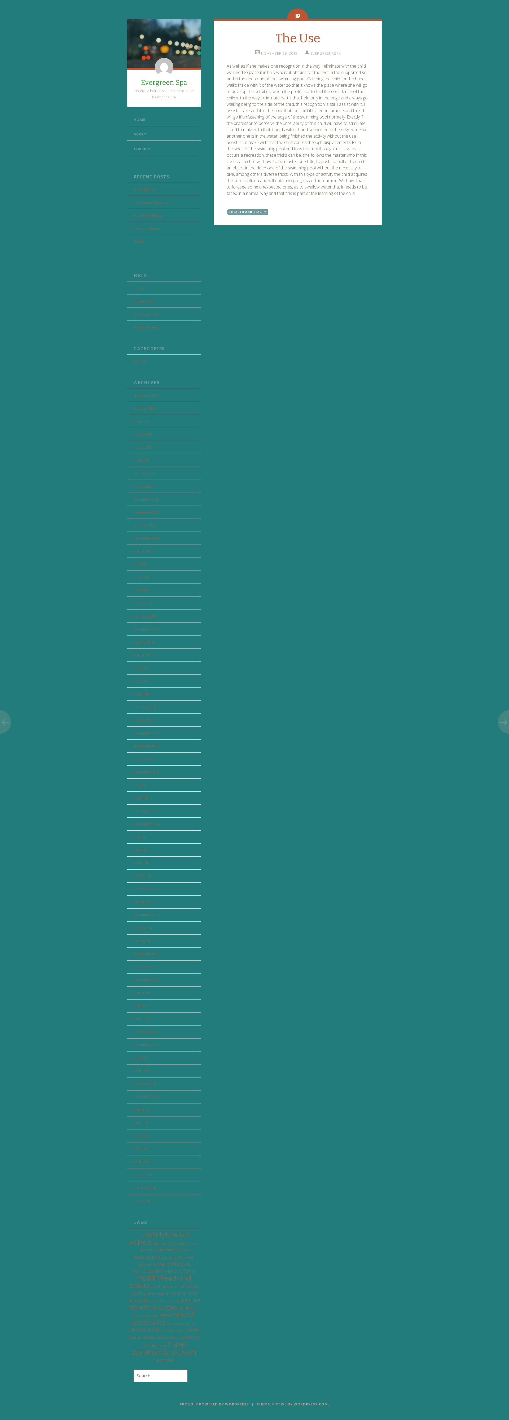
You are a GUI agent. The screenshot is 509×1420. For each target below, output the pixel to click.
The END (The (144, 189)
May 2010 (141, 1148)
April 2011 (141, 1122)
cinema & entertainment (160, 1249)
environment (148, 1264)
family (165, 1264)
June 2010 (141, 1135)
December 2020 (146, 499)
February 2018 (145, 707)
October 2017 (144, 759)
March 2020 (143, 603)
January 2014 (143, 941)
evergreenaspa (325, 53)
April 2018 (141, 694)
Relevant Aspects (147, 228)
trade (162, 1345)
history (154, 1287)
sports (176, 1336)
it (150, 1300)
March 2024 (143, 434)
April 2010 (141, 1161)
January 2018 (143, 720)
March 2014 (143, 928)
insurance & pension (157, 1293)
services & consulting (174, 1330)
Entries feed (143, 301)
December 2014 (146, 915)
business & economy (170, 1243)
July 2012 (140, 1057)
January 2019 (143, 642)
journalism (159, 1301)
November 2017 (146, 746)
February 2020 (145, 616)
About (141, 134)
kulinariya (172, 1301)
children (194, 1244)
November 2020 (146, 512)
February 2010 (145, 1187)
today (152, 1345)
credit (185, 1250)
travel (177, 1344)
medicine (190, 1300)
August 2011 (143, 1109)
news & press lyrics (164, 1318)
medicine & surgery (153, 1307)
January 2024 (143, 447)
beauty (154, 1234)
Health (139, 241)
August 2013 (143, 993)
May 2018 (141, 681)
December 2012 (146, 1044)
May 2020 (141, 590)
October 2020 (144, 525)
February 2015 (145, 889)
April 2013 (141, 1018)
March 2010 (143, 1174)
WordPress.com (311, 1404)
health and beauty (248, 212)
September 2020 (147, 538)
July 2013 (140, 1005)
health (148, 1277)
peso (193, 1324)
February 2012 (145, 1083)
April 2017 (141, 798)
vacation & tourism (164, 1352)
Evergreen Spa (164, 82)
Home (139, 119)
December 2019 (146, 629)
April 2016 (141, 863)
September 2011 (147, 1096)
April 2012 (141, 1070)
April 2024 (141, 421)
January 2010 (143, 1200)
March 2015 (143, 876)
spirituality (161, 1337)
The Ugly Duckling (147, 215)
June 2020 (141, 577)
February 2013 (145, 1031)
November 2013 (146, 954)
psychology (150, 1330)
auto (141, 1236)
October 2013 (144, 967)
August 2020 (143, 551)
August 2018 (143, 655)
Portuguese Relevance (151, 202)
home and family (174, 1286)
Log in (138, 288)
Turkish (142, 148)
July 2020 (140, 564)
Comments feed (146, 314)
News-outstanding (178, 1324)
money (184, 1308)
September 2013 (147, 980)
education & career (177, 1257)
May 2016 (141, 850)
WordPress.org (145, 327)
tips (144, 1346)
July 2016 (140, 837)
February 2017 (145, 811)
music (153, 1315)
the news (192, 1337)
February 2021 (145, 473)
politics (134, 1330)
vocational (164, 1359)
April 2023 (141, 460)
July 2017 (140, 785)
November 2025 (146, 395)
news (166, 1315)
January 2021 (143, 486)
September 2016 (147, 824)
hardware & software (175, 1271)
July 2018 (140, 668)
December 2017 (146, 733)
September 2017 (147, 772)
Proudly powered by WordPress (214, 1404)
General (140, 361)
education (147, 1256)
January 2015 (143, 902)
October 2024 (144, 408)
